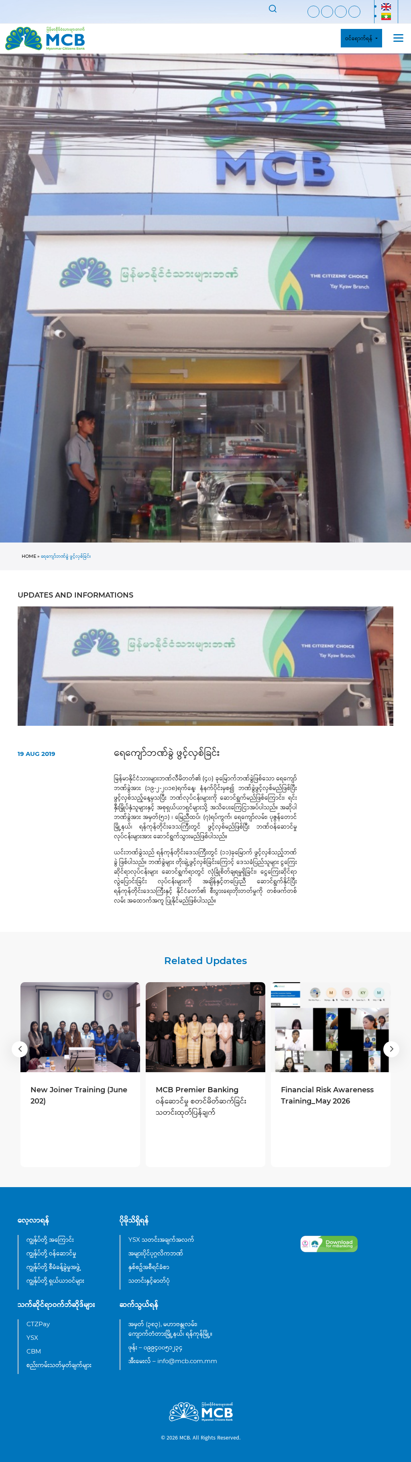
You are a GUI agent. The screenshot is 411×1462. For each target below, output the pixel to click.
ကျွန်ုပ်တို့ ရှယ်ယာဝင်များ (55, 1280)
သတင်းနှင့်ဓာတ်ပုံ (149, 1280)
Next (391, 1049)
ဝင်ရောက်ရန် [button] (359, 38)
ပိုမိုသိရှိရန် (134, 1220)
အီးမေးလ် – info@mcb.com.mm (172, 1361)
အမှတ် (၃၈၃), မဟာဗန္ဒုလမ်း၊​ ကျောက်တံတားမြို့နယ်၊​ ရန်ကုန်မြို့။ (170, 1328)
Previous (20, 1049)
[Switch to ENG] (386, 7)
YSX (32, 1337)
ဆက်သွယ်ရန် (139, 1304)
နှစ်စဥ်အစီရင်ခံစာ (148, 1267)
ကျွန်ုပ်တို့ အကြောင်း (50, 1239)
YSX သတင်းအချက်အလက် (161, 1239)
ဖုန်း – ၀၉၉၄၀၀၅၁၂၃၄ (155, 1347)
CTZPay (38, 1324)
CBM (33, 1351)
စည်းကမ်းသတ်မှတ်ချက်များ (59, 1365)
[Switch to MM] (386, 16)
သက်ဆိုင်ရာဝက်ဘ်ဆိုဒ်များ (56, 1304)
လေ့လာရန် (33, 1220)
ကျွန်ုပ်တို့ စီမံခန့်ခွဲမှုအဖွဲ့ (53, 1267)
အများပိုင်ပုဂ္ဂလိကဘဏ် (155, 1253)
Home (29, 556)
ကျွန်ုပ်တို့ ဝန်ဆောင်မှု (51, 1253)
